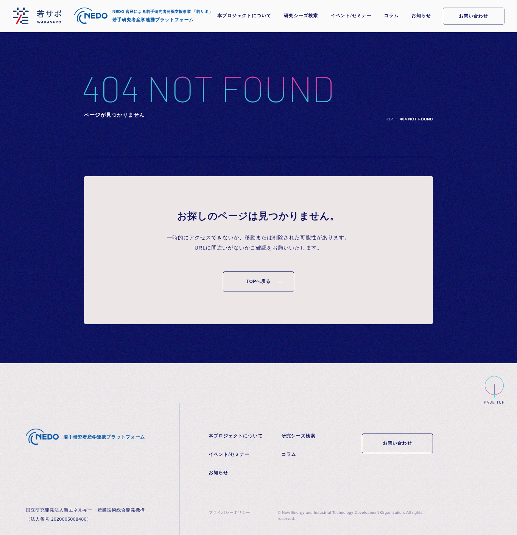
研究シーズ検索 (301, 15)
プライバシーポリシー (229, 513)
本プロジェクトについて (244, 15)
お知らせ (421, 15)
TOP (389, 119)
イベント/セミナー (351, 15)
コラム (391, 15)
